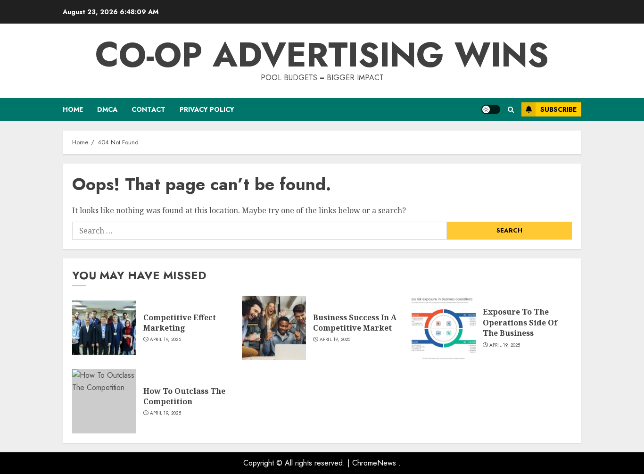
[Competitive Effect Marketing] (104, 328)
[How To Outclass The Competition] (104, 401)
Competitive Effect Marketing (179, 322)
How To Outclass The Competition (184, 396)
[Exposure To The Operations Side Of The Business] (444, 328)
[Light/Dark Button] (490, 109)
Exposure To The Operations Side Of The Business (520, 322)
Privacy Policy (207, 109)
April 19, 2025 (165, 339)
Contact (148, 109)
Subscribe (558, 109)
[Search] (511, 109)
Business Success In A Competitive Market (354, 322)
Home (73, 109)
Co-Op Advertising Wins (322, 54)
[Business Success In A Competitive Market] (274, 328)
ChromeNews (374, 462)
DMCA (107, 109)
